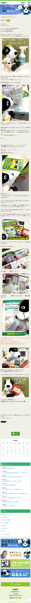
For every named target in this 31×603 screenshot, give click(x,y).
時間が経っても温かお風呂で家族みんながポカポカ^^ (12, 476)
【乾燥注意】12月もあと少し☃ (9, 17)
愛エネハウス (4, 528)
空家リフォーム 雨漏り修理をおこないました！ (11, 497)
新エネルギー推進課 (6, 519)
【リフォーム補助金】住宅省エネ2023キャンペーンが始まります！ (15, 472)
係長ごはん (4, 525)
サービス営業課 (5, 522)
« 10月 (2, 457)
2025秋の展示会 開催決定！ (8, 468)
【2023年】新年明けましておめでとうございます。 (12, 480)
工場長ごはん (4, 517)
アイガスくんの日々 (6, 534)
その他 (3, 531)
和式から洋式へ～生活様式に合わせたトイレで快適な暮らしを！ (14, 493)
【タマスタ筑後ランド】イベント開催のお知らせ (11, 489)
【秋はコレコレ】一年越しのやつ (8, 505)
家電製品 (4, 514)
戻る (17, 433)
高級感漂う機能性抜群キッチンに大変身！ (10, 501)
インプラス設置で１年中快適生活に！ (9, 485)
